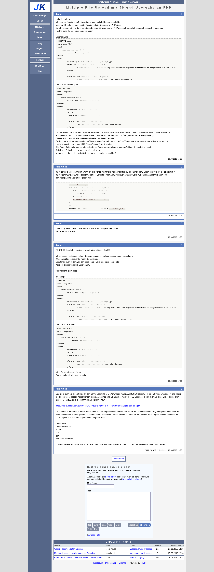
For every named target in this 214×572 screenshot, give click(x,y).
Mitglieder (39, 27)
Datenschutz (110, 563)
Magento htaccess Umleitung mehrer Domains (74, 553)
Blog (40, 71)
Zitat (104, 525)
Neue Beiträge (39, 16)
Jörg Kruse (61, 167)
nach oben (119, 459)
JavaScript (135, 2)
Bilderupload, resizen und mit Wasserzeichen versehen (78, 558)
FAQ (40, 43)
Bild (90, 529)
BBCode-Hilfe (94, 535)
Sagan (58, 14)
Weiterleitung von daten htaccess (68, 549)
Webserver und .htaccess (141, 549)
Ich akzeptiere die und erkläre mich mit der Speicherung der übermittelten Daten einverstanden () (118, 478)
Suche (40, 21)
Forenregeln (110, 477)
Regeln (39, 49)
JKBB (143, 563)
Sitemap (122, 563)
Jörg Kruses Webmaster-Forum (112, 2)
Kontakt (39, 60)
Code (111, 525)
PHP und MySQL (137, 558)
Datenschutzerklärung (131, 479)
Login (39, 37)
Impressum (98, 563)
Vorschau (133, 525)
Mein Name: (92, 483)
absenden (145, 525)
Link (118, 525)
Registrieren (40, 32)
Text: (89, 491)
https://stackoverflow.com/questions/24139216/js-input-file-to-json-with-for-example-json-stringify (98, 406)
